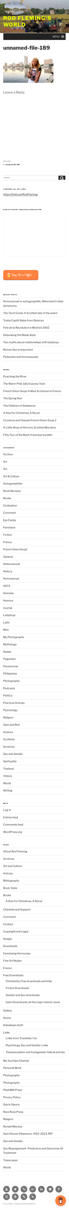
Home (7, 1018)
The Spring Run (12, 398)
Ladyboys (9, 615)
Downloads (10, 946)
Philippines (10, 673)
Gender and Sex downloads (23, 995)
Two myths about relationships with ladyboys (31, 342)
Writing (7, 790)
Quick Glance (11, 1104)
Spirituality (10, 761)
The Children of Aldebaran (19, 405)
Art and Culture (12, 866)
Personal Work (12, 1068)
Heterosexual (11, 564)
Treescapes (10, 1160)
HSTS (6, 586)
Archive (8, 454)
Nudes (7, 651)
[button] (56, 36)
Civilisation (10, 505)
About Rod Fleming (15, 851)
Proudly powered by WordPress (25, 1204)
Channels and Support (16, 909)
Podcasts (9, 688)
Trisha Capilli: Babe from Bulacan (23, 320)
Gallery (7, 1010)
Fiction (7, 534)
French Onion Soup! (15, 549)
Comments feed (13, 824)
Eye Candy (9, 520)
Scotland (8, 739)
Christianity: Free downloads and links (29, 981)
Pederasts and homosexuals (20, 356)
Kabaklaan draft (13, 1025)
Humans (8, 593)
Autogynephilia (12, 483)
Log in (7, 810)
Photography (11, 681)
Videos (7, 776)
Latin (6, 622)
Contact (8, 924)
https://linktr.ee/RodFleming (20, 194)
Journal (7, 608)
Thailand (8, 768)
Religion (8, 717)
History (7, 571)
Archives (8, 858)
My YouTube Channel (16, 1060)
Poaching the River (14, 376)
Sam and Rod (11, 724)
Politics (7, 695)
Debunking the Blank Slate (19, 335)
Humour (8, 600)
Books (7, 498)
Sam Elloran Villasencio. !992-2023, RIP (28, 1133)
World (7, 783)
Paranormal (10, 666)
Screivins (9, 746)
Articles (8, 873)
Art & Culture (11, 476)
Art (5, 461)
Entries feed (10, 817)
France (7, 542)
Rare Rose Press (13, 1112)
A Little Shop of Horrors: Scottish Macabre (29, 427)
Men (6, 629)
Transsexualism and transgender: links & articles (35, 1052)
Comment (9, 512)
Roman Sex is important (18, 349)
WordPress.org (12, 832)
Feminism (9, 527)
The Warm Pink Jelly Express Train (24, 383)
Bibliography (11, 880)
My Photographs (13, 637)
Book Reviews (12, 491)
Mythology (10, 644)
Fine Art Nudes (12, 960)
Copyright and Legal (15, 931)
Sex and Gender (13, 754)
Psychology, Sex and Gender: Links (27, 1045)
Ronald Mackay (12, 1126)
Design (7, 938)
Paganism (9, 659)
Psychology (10, 710)
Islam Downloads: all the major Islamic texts (33, 1002)
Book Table (10, 888)
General (8, 556)
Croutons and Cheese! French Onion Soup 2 (29, 420)
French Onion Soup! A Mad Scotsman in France (32, 391)
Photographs (11, 1075)
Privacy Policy (12, 1097)
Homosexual (11, 578)
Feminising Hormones (16, 953)
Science (8, 732)
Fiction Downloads (17, 988)
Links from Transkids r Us (21, 1038)
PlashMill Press (12, 1090)
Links (6, 1032)
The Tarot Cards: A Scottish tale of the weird (30, 313)
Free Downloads (13, 975)
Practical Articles (14, 703)
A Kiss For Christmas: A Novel (21, 413)
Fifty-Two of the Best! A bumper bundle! (27, 435)
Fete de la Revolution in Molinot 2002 (26, 327)
